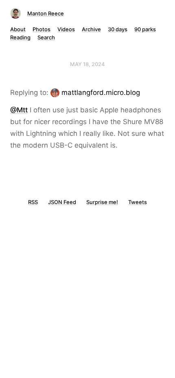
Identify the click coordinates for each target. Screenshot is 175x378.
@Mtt (19, 110)
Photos (41, 29)
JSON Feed (62, 202)
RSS (33, 202)
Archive (91, 29)
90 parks (145, 29)
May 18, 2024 (87, 64)
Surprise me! (102, 202)
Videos (66, 29)
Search (46, 37)
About (18, 29)
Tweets (137, 202)
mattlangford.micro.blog (100, 92)
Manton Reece (45, 13)
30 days (117, 29)
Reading (20, 37)
